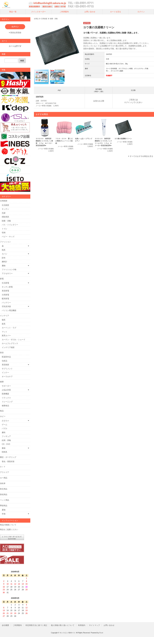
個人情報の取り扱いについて (62, 625)
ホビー (2, 416)
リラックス (6, 398)
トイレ (4, 229)
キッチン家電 (7, 287)
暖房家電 (5, 299)
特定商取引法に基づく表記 (36, 625)
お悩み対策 (6, 390)
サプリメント (7, 369)
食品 (2, 411)
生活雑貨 (5, 205)
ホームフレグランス (10, 343)
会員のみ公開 (98, 101)
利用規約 (81, 625)
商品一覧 (12, 12)
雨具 (3, 250)
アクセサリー (7, 273)
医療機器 (5, 394)
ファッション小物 (9, 269)
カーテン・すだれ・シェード (13, 339)
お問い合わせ (89, 12)
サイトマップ (94, 625)
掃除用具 (5, 217)
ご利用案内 (64, 12)
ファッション (5, 242)
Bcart (101, 633)
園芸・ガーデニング (8, 457)
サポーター (6, 386)
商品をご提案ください (9, 529)
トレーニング (7, 402)
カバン (4, 254)
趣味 (3, 432)
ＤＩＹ (2, 467)
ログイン (141, 12)
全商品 (36, 19)
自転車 (2, 483)
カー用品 (3, 478)
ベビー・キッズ (8, 236)
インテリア (4, 316)
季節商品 (3, 506)
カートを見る (115, 12)
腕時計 (4, 262)
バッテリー (6, 303)
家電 (2, 279)
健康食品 (5, 406)
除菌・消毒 (54, 19)
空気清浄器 (6, 306)
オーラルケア (7, 376)
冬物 (3, 514)
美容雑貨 (5, 365)
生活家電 (5, 283)
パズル (4, 428)
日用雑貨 (44, 19)
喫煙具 (4, 452)
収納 (3, 232)
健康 (2, 382)
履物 (3, 266)
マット (4, 332)
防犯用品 (3, 494)
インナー (5, 372)
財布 (3, 258)
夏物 (3, 510)
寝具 (3, 320)
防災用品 (3, 489)
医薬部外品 (6, 357)
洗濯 (3, 213)
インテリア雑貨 (8, 347)
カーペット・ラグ (9, 328)
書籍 (3, 448)
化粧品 (4, 361)
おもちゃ (5, 421)
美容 (2, 353)
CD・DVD (6, 444)
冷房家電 (5, 295)
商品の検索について (8, 525)
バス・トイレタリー (10, 225)
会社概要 (5, 625)
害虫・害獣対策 (8, 461)
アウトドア (4, 472)
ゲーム (4, 424)
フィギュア (6, 436)
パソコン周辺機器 (9, 310)
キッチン (5, 209)
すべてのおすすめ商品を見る (141, 156)
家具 (3, 324)
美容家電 (5, 291)
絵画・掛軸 (6, 440)
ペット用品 (4, 500)
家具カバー (6, 336)
